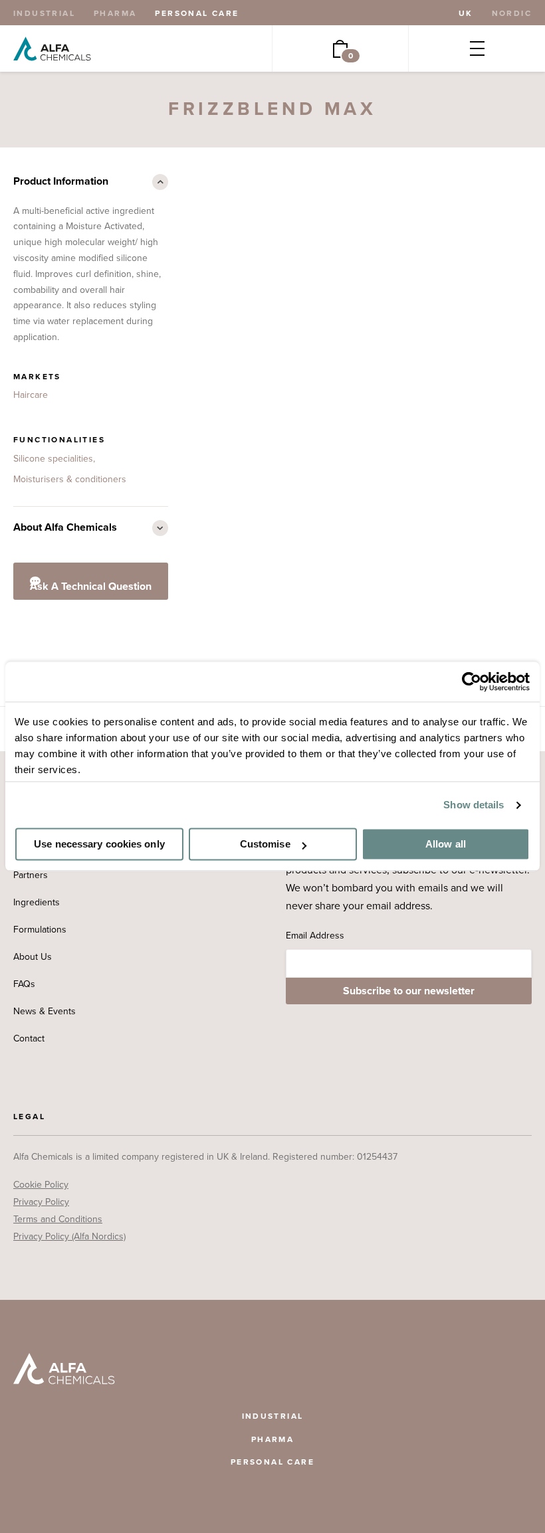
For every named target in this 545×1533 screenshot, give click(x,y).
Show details (473, 804)
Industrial (44, 13)
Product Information (60, 181)
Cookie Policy (40, 1184)
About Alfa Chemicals (65, 527)
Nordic (512, 13)
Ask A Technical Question (91, 586)
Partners (30, 875)
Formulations (39, 929)
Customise (265, 844)
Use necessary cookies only (99, 844)
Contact (29, 1038)
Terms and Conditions (57, 1219)
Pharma (115, 13)
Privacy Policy (41, 1202)
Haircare (30, 395)
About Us (32, 956)
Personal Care (197, 13)
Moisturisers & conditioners (69, 479)
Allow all (445, 844)
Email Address (315, 935)
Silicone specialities (53, 458)
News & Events (44, 1011)
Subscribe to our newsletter (409, 991)
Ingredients (36, 902)
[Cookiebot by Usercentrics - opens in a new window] (471, 681)
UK (466, 13)
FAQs (24, 984)
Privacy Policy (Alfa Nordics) (69, 1236)
